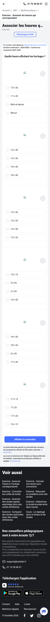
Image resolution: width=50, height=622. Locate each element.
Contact (6, 604)
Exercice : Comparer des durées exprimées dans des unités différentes (12, 516)
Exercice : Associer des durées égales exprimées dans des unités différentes (12, 503)
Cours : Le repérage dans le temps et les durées (36, 515)
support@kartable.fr (16, 561)
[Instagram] (39, 616)
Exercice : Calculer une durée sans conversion (35, 484)
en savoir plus (15, 461)
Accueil (6, 10)
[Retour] (5, 3)
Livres (27, 604)
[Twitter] (32, 616)
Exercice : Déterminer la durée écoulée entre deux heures (36, 504)
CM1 (15, 10)
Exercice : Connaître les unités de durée (11, 492)
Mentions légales (10, 609)
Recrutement (30, 609)
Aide (17, 604)
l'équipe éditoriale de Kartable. (35, 45)
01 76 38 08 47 (35, 4)
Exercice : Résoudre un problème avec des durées (37, 494)
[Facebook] (25, 616)
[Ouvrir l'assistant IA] (44, 611)
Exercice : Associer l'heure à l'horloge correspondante (11, 484)
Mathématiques (29, 10)
